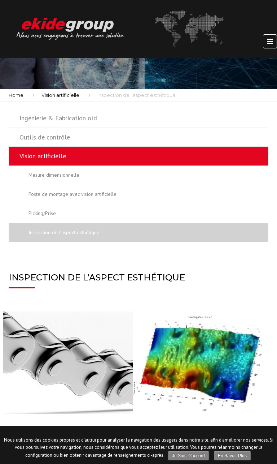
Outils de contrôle (44, 137)
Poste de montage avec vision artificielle (72, 194)
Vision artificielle (60, 95)
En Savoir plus (46, 393)
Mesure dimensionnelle (53, 175)
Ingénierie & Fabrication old (58, 118)
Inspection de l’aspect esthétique (64, 232)
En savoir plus (232, 455)
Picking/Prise (42, 213)
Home (16, 95)
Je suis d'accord (188, 455)
